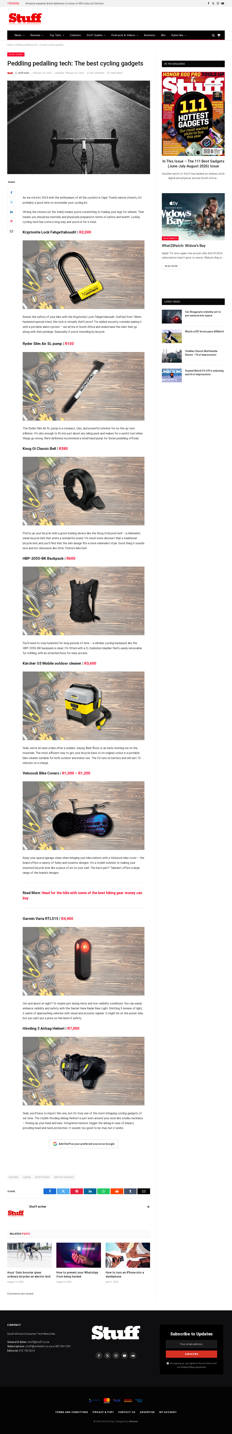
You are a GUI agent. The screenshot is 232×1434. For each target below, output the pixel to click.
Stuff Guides (95, 35)
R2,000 (85, 232)
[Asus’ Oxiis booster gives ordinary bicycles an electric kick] (29, 1255)
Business (149, 35)
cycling (27, 1177)
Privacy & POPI (103, 1412)
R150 (69, 343)
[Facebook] (11, 192)
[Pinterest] (11, 221)
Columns (75, 35)
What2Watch (170, 238)
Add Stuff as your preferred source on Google (86, 1143)
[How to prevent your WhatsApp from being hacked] (78, 1255)
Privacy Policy (187, 1367)
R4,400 (67, 918)
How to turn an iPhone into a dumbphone (125, 1274)
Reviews (35, 35)
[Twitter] (11, 202)
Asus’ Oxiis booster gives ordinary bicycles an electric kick (29, 1274)
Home (10, 45)
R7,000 (73, 1028)
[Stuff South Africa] (25, 18)
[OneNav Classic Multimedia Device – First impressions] (172, 356)
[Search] (213, 35)
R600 (71, 558)
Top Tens (55, 35)
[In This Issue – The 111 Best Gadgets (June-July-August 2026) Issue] (193, 114)
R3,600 (90, 663)
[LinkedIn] (11, 212)
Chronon (133, 1421)
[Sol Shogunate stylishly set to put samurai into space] (172, 317)
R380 (63, 448)
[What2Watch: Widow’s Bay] (193, 216)
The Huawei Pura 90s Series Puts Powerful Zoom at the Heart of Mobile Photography (66, 3)
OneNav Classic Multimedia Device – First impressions (201, 353)
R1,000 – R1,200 (76, 773)
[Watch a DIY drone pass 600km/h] (172, 336)
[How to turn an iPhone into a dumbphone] (128, 1255)
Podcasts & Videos (123, 35)
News (18, 35)
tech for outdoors (64, 1177)
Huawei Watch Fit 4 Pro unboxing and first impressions (204, 372)
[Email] (11, 231)
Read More (171, 266)
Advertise (147, 1412)
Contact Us (126, 1412)
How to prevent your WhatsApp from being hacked (77, 1274)
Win (163, 35)
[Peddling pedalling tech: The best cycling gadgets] (78, 127)
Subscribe (177, 35)
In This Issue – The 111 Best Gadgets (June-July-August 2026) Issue (193, 163)
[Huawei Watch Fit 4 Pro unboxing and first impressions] (172, 375)
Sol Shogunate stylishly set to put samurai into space (203, 313)
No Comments (97, 72)
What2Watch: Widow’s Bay (184, 245)
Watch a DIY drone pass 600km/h (204, 331)
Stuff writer (23, 72)
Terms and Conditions (71, 1412)
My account (168, 1412)
